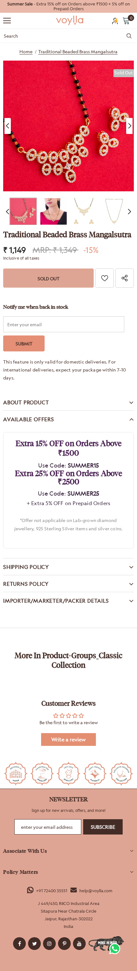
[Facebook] (19, 943)
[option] (68, 6)
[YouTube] (79, 943)
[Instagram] (49, 943)
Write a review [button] (68, 739)
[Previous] (7, 126)
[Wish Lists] (104, 278)
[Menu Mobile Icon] (7, 21)
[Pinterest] (64, 943)
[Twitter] (34, 943)
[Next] (129, 126)
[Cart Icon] (126, 20)
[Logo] (70, 20)
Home (25, 51)
